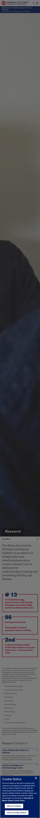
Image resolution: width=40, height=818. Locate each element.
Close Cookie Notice (16, 812)
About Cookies (14, 806)
